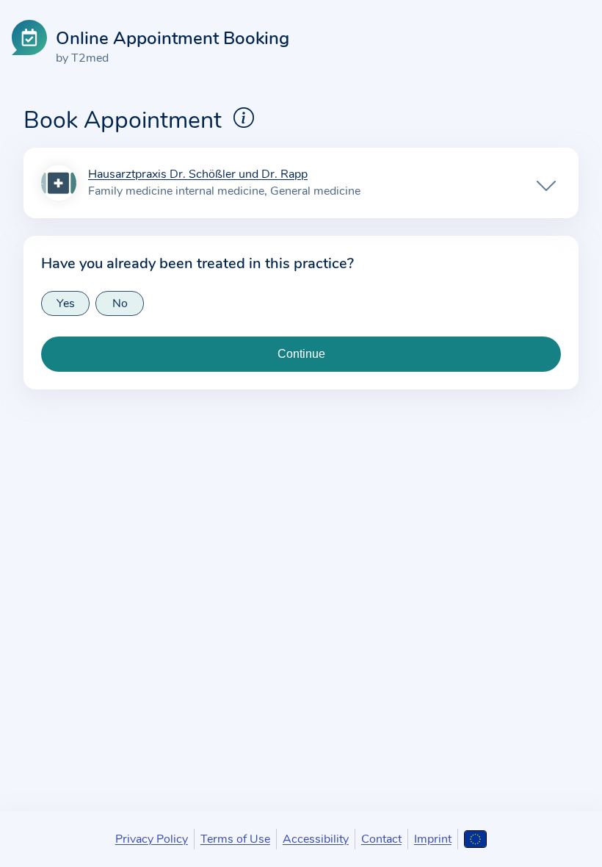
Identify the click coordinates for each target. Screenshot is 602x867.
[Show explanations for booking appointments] (243, 117)
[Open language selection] (475, 839)
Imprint (433, 839)
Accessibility (316, 839)
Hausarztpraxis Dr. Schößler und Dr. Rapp (198, 175)
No (120, 303)
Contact (381, 839)
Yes (66, 303)
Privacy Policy (151, 839)
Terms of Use (235, 839)
